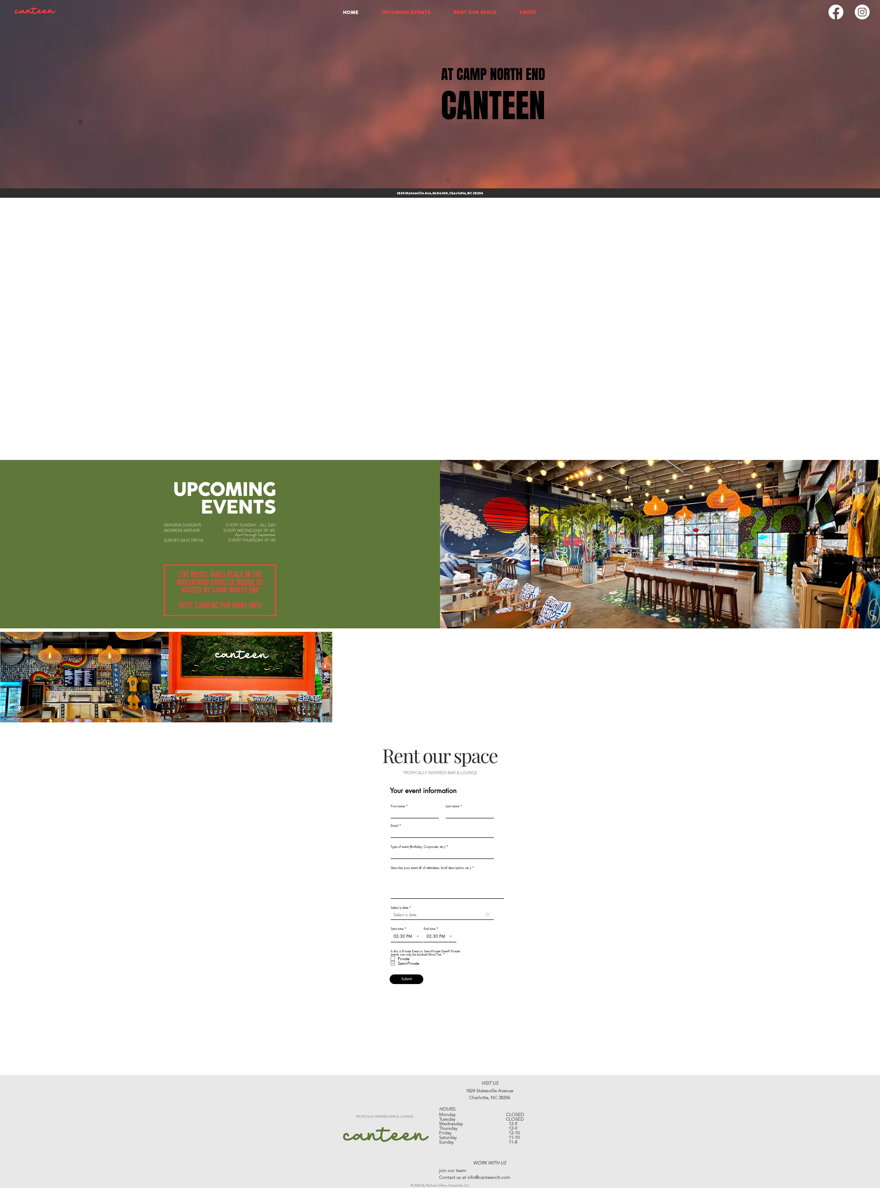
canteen (384, 1135)
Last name (452, 806)
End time (429, 928)
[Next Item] (872, 676)
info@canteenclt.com (488, 1177)
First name (398, 806)
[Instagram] (862, 12)
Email (394, 825)
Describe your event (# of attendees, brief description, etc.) (431, 867)
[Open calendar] (487, 914)
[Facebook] (835, 12)
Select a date (402, 907)
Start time (397, 928)
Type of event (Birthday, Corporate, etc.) (418, 846)
